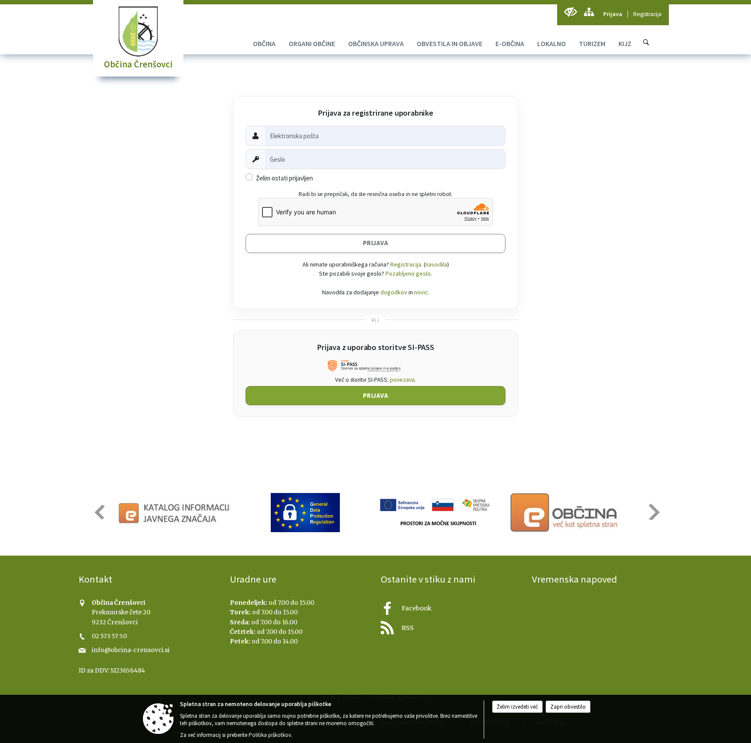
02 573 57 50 (109, 636)
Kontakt (95, 579)
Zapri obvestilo (568, 706)
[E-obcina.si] (565, 512)
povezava (402, 379)
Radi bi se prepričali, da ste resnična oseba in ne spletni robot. (375, 194)
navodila (436, 264)
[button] (99, 512)
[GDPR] (305, 512)
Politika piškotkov (270, 735)
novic (421, 292)
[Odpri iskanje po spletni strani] (646, 42)
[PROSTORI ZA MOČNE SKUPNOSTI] (435, 512)
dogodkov (393, 292)
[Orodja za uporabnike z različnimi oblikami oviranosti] (570, 12)
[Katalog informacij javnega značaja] (175, 512)
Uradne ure (253, 579)
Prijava (612, 14)
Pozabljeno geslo (408, 273)
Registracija (647, 14)
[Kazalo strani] (589, 12)
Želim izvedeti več (517, 706)
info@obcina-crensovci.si (130, 650)
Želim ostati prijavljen (284, 178)
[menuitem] (264, 43)
